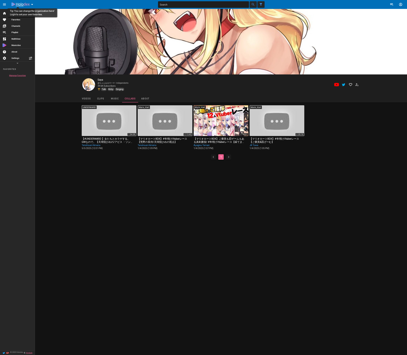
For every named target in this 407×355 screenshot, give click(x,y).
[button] (30, 58)
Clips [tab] (100, 98)
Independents (122, 83)
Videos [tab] (86, 98)
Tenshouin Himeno (91, 145)
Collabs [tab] (130, 98)
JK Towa (254, 145)
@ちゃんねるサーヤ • (107, 83)
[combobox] (203, 4)
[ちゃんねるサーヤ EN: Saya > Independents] (88, 84)
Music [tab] (115, 98)
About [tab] (145, 98)
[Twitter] (4, 352)
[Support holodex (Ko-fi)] (7, 352)
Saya (100, 79)
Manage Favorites (17, 75)
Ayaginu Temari (202, 145)
